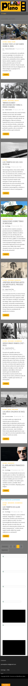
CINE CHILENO (11, 100)
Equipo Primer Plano (9, 289)
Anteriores (5, 546)
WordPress (19, 676)
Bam (24, 676)
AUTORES (5, 41)
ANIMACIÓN (5, 219)
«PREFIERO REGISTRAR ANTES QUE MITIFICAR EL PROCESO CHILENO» (13, 284)
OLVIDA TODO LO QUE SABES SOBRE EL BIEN (13, 45)
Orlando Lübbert (8, 109)
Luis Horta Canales (9, 416)
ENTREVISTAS (18, 280)
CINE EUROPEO (11, 463)
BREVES (9, 409)
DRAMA (9, 41)
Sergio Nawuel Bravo (9, 348)
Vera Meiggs (7, 167)
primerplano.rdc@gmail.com (8, 664)
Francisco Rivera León (10, 48)
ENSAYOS (17, 100)
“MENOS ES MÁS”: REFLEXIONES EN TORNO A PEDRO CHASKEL (12, 105)
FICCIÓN (13, 41)
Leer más (6, 74)
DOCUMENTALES (18, 341)
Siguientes (5, 550)
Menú (4, 13)
